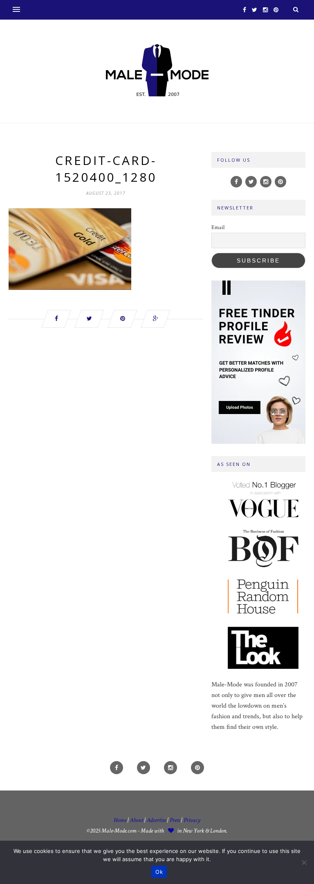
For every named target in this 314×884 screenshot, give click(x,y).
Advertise (156, 820)
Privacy (192, 820)
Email (217, 227)
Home (120, 820)
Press (175, 820)
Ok (159, 871)
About (136, 820)
